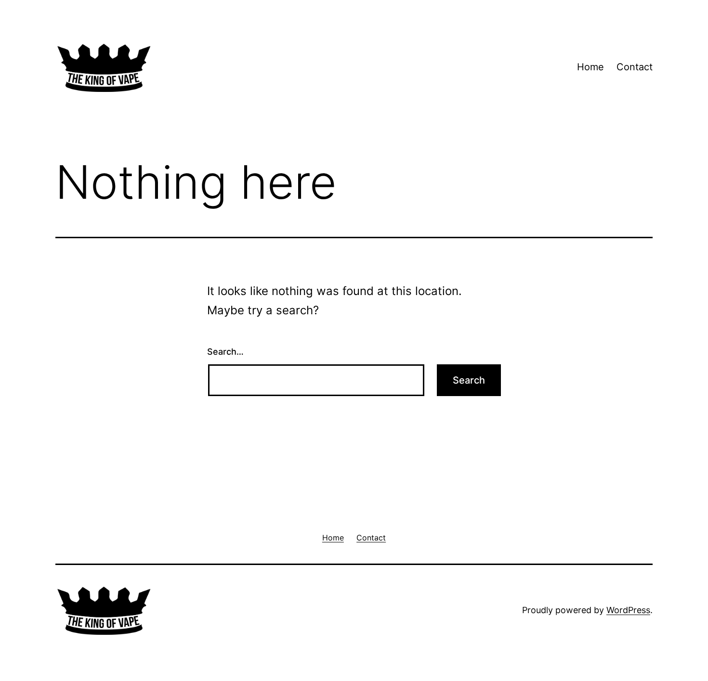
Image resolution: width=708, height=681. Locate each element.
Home (590, 67)
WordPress (628, 610)
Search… (225, 352)
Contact (634, 67)
